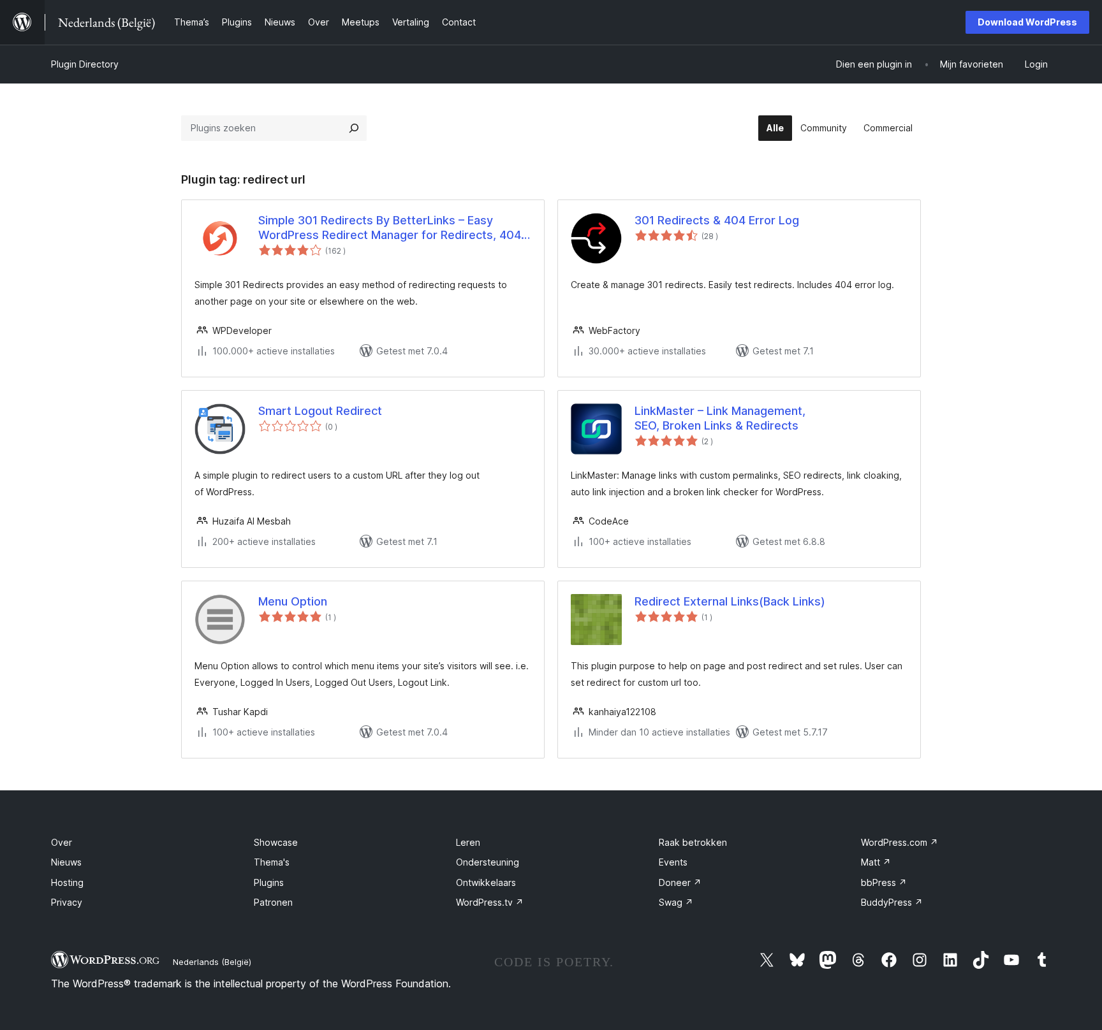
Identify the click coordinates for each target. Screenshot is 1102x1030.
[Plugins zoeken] (354, 128)
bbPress (884, 882)
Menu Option (292, 601)
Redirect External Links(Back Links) (730, 601)
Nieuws (66, 862)
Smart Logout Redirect (320, 410)
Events (673, 862)
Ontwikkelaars (486, 882)
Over (61, 842)
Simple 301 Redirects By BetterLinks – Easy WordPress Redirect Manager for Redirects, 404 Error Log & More (389, 228)
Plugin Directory (85, 64)
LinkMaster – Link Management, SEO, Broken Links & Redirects (720, 418)
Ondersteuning (487, 862)
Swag (676, 902)
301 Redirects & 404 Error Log (717, 220)
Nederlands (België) (212, 962)
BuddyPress (892, 902)
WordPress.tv (490, 902)
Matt (876, 862)
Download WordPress (1027, 22)
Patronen (273, 902)
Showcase (276, 842)
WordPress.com (899, 842)
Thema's (272, 862)
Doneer (680, 882)
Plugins (269, 882)
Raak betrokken (693, 842)
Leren (468, 842)
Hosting (67, 882)
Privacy (66, 902)
